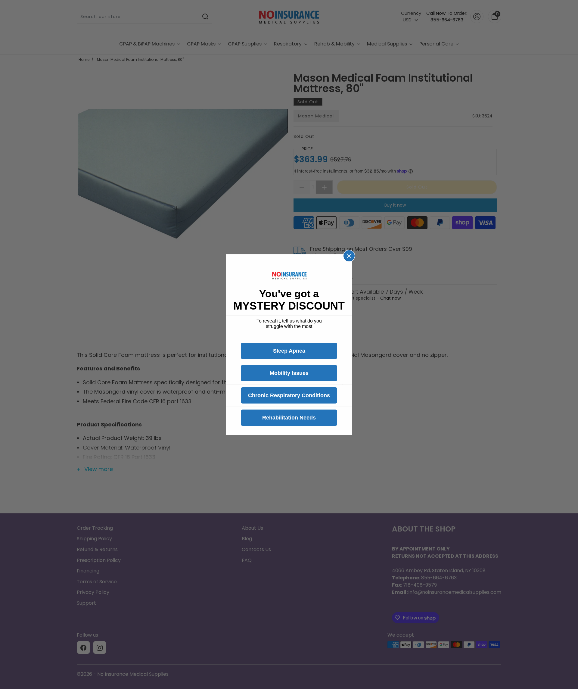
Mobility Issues (289, 373)
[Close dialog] (349, 256)
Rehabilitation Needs (289, 418)
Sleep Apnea (289, 351)
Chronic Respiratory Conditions (289, 395)
